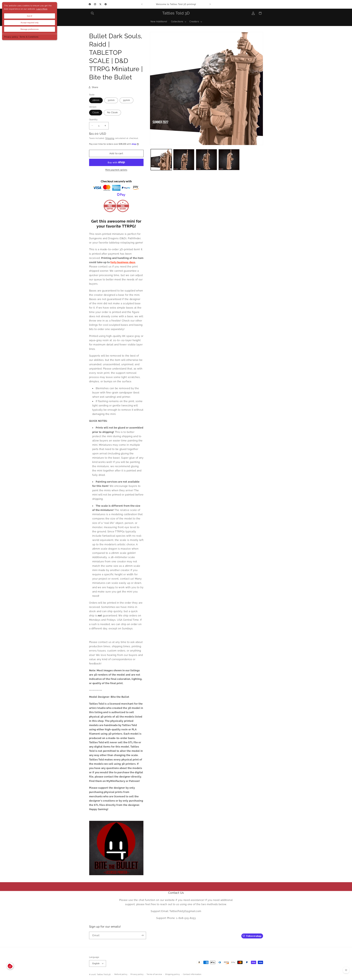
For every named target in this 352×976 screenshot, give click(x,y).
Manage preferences (29, 29)
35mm (126, 100)
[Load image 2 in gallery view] (183, 159)
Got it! (29, 16)
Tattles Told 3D (104, 975)
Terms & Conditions (29, 37)
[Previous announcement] (142, 4)
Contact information (192, 974)
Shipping (109, 138)
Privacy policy (11, 37)
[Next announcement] (210, 4)
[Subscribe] (142, 935)
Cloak (95, 112)
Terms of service (154, 974)
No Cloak (112, 112)
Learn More (41, 9)
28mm (96, 100)
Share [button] (95, 87)
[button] (92, 13)
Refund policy (120, 974)
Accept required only (29, 22)
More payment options (116, 170)
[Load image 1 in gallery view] (161, 159)
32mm (111, 100)
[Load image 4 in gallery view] (229, 159)
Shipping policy (172, 974)
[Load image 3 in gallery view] (206, 159)
